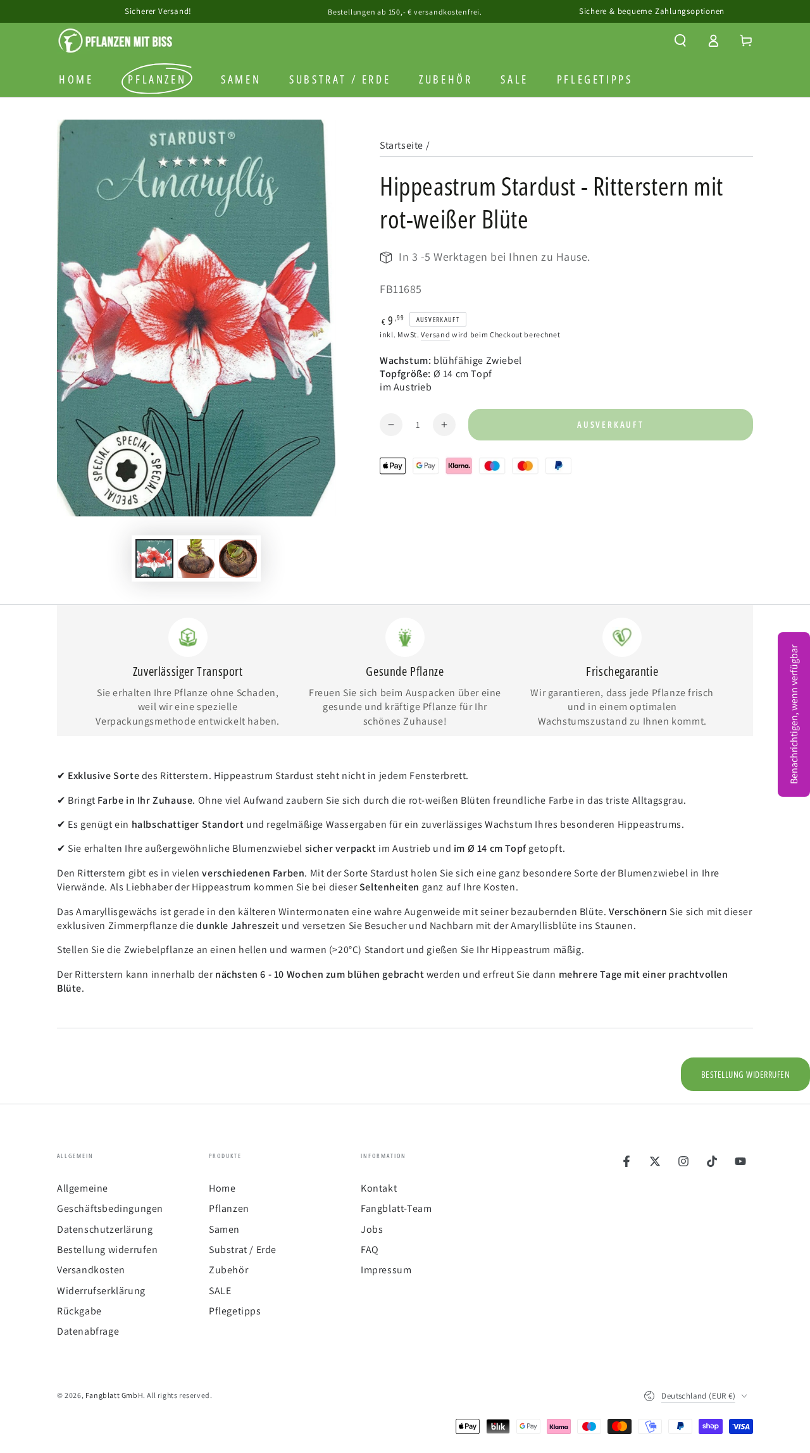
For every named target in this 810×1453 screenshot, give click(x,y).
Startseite (401, 145)
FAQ (370, 1249)
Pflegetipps (235, 1311)
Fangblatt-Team (396, 1208)
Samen (224, 1229)
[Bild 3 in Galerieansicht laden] (238, 558)
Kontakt (379, 1188)
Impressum (386, 1269)
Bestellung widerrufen (107, 1249)
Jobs (372, 1229)
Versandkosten (91, 1269)
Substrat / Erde (243, 1249)
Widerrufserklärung (101, 1290)
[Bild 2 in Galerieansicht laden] (196, 558)
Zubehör (228, 1269)
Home (222, 1188)
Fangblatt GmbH (114, 1395)
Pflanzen (229, 1208)
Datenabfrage (88, 1331)
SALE (220, 1290)
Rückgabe (79, 1311)
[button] (680, 40)
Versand (435, 334)
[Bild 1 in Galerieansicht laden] (154, 558)
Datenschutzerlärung (105, 1229)
